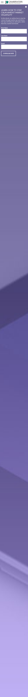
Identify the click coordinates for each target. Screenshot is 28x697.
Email (3, 43)
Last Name (4, 35)
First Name (4, 28)
